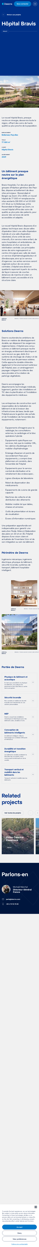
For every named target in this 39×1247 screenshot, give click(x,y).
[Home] (7, 4)
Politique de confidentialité (19, 1244)
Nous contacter (22, 4)
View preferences (19, 1239)
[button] (36, 1207)
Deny (20, 1233)
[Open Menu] (35, 4)
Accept (19, 1227)
